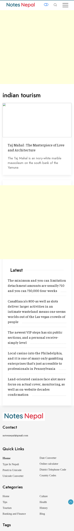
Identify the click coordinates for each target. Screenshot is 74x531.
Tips (5, 502)
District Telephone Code (53, 469)
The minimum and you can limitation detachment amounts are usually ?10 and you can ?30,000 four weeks (37, 285)
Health (43, 502)
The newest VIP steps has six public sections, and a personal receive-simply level (35, 337)
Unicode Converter (13, 475)
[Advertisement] (37, 47)
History (44, 507)
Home (6, 458)
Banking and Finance (14, 513)
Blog (42, 513)
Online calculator (49, 463)
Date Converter (48, 457)
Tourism (7, 507)
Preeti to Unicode (12, 470)
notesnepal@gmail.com (15, 435)
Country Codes (48, 475)
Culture (44, 496)
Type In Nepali (11, 464)
